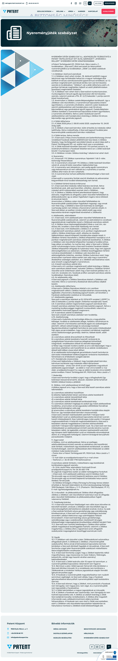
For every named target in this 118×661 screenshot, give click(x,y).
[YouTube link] (80, 3)
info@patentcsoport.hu (14, 3)
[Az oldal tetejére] (109, 647)
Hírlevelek (89, 633)
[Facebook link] (71, 3)
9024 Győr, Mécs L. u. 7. (19, 629)
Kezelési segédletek (62, 638)
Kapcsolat (93, 11)
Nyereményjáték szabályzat (96, 638)
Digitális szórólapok (62, 633)
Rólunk (59, 11)
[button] (90, 3)
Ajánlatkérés (108, 11)
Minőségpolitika (82, 653)
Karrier (81, 11)
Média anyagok (60, 629)
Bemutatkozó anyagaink (95, 629)
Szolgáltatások (44, 11)
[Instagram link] (76, 3)
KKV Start (98, 3)
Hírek (70, 11)
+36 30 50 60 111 (33, 3)
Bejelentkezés (109, 3)
